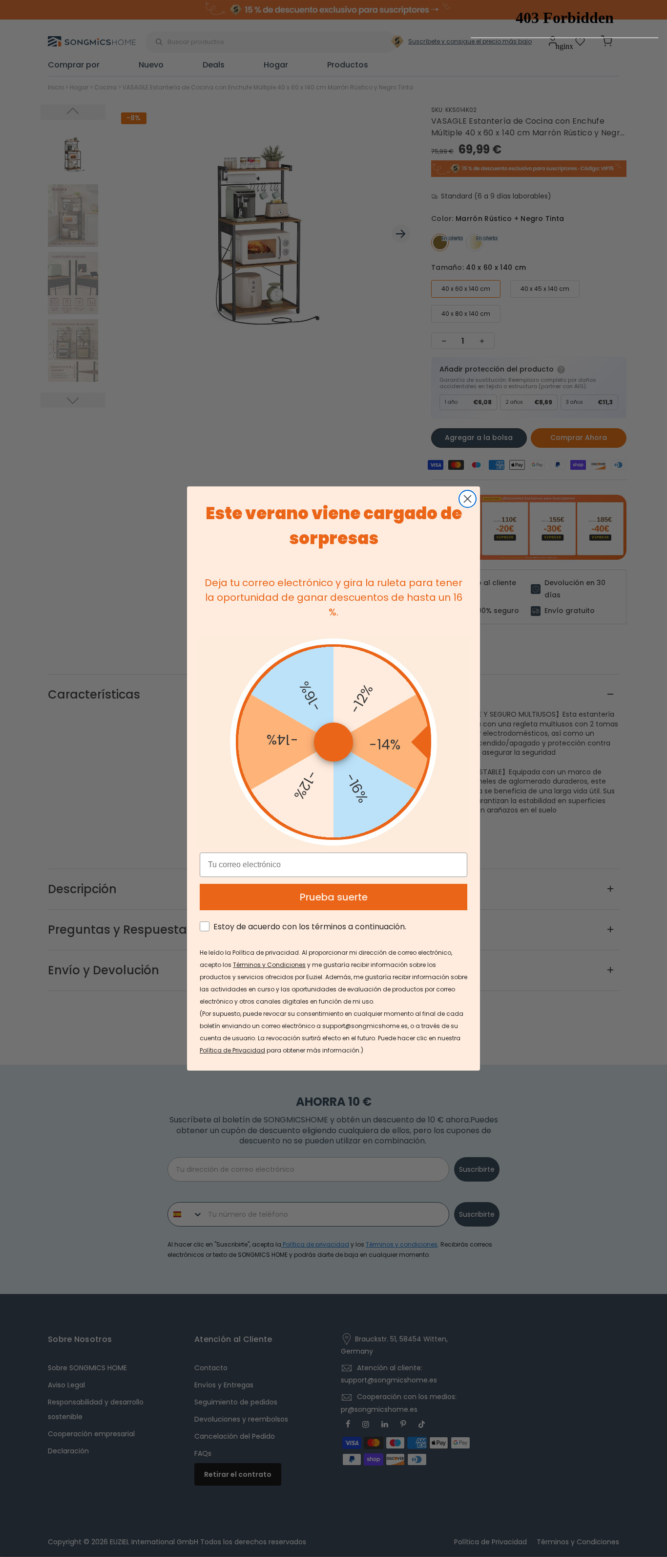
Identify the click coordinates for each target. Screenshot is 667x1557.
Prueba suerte (334, 897)
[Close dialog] (467, 498)
